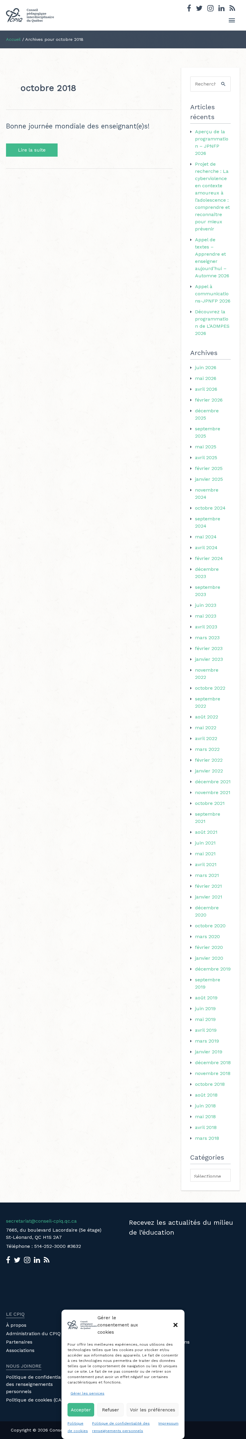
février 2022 (209, 760)
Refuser (110, 1410)
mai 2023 (205, 616)
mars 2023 (207, 637)
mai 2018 (205, 1116)
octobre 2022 (210, 688)
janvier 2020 (209, 958)
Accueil (13, 39)
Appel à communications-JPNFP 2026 (212, 294)
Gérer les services (87, 1393)
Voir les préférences (152, 1410)
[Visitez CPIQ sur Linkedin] (221, 9)
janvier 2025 (209, 479)
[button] (175, 1325)
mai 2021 (205, 853)
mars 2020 (207, 936)
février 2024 (209, 558)
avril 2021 (206, 864)
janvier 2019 (208, 1052)
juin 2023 (205, 605)
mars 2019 (207, 1041)
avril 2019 (206, 1030)
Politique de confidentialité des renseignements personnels (37, 1384)
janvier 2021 (208, 897)
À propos (16, 1325)
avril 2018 (206, 1127)
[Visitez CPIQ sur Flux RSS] (232, 9)
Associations (20, 1350)
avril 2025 (206, 457)
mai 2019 (205, 1019)
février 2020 (209, 947)
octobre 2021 (210, 803)
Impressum (168, 1423)
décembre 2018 (213, 1062)
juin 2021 (205, 843)
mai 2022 (205, 727)
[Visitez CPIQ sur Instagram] (210, 9)
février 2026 (209, 400)
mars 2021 (207, 875)
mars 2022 (207, 749)
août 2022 (206, 717)
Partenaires (19, 1342)
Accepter (81, 1410)
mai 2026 (205, 378)
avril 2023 (206, 627)
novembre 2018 (212, 1073)
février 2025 (209, 468)
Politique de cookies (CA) (34, 1400)
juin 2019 (205, 1008)
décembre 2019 (213, 969)
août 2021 (206, 832)
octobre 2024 (210, 508)
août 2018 (206, 1095)
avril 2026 (206, 389)
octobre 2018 (210, 1084)
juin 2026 (205, 367)
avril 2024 (206, 547)
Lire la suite (35, 150)
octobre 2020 (210, 926)
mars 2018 (207, 1138)
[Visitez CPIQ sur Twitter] (199, 9)
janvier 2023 (209, 659)
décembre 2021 (213, 781)
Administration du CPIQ (33, 1333)
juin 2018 (205, 1106)
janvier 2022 (209, 771)
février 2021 (208, 886)
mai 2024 (206, 537)
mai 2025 (205, 447)
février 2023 (209, 648)
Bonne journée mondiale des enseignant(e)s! (78, 126)
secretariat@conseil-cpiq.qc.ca (41, 1221)
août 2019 (206, 998)
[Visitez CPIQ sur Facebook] (189, 9)
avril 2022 (206, 738)
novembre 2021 (212, 792)
